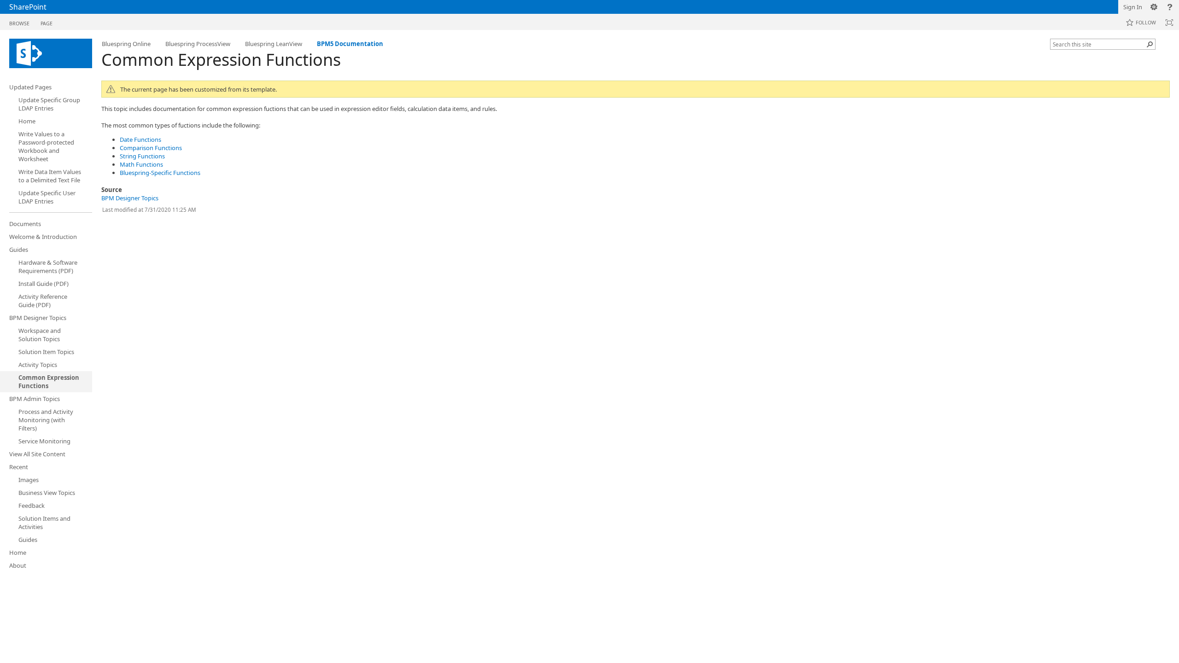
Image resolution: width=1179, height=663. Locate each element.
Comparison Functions (151, 148)
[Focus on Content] (1169, 22)
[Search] (1150, 44)
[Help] (1170, 7)
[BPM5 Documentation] (50, 53)
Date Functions (140, 139)
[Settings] (1154, 7)
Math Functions (141, 164)
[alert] (635, 89)
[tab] (19, 21)
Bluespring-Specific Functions (160, 173)
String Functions (142, 156)
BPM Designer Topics (129, 198)
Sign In (1132, 7)
